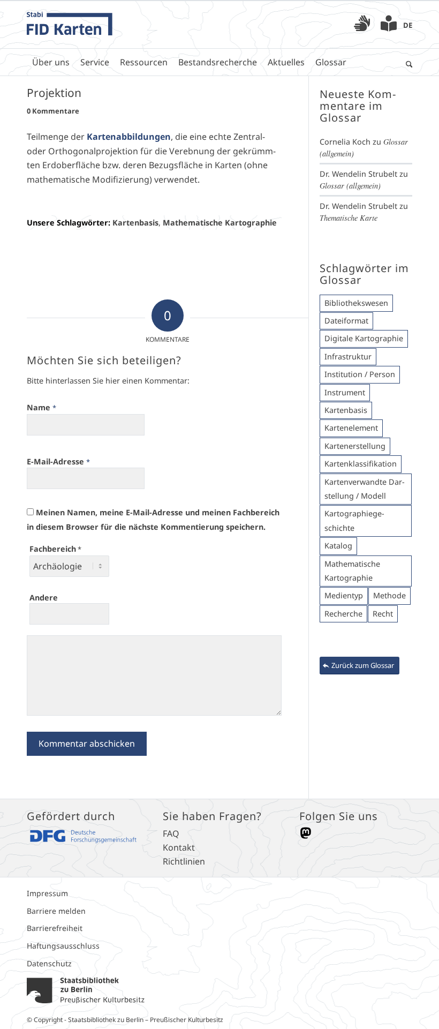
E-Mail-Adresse (58, 461)
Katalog (338, 545)
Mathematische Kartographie (220, 222)
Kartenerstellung (354, 446)
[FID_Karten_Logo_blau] (69, 24)
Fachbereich (55, 549)
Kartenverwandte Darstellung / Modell (364, 489)
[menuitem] (362, 24)
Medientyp (343, 595)
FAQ (171, 833)
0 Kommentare (53, 111)
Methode (389, 595)
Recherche (343, 614)
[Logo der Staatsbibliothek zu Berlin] (86, 989)
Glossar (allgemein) (350, 186)
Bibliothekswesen (356, 303)
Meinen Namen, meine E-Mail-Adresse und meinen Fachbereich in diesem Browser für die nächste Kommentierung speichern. (153, 519)
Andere (43, 597)
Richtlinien (184, 861)
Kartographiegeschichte (354, 520)
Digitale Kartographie (363, 338)
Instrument (344, 392)
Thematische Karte (348, 218)
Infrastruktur (348, 356)
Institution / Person (359, 374)
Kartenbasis (135, 222)
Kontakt (179, 847)
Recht (383, 614)
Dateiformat (346, 321)
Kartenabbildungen (129, 136)
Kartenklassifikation (360, 464)
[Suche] (406, 62)
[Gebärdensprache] (362, 26)
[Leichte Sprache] (389, 26)
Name (41, 407)
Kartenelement (351, 428)
